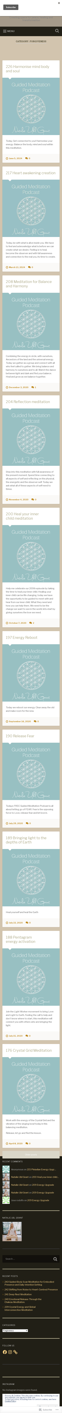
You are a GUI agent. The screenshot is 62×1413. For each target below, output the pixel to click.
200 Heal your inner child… (45, 1177)
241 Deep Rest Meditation (18, 1294)
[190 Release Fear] (30, 771)
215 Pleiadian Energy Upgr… (41, 1169)
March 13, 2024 (17, 267)
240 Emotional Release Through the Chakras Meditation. (23, 1301)
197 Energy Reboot (21, 637)
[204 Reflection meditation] (30, 437)
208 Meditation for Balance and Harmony (29, 283)
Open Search (56, 31)
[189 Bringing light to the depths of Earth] (30, 877)
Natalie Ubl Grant (20, 1177)
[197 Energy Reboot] (30, 673)
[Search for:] (30, 1259)
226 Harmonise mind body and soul (27, 68)
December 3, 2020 (18, 387)
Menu (10, 31)
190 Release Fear (20, 736)
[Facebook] (4, 1352)
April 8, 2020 (16, 1143)
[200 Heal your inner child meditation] (30, 553)
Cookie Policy (10, 1401)
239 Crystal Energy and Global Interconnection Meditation (20, 1308)
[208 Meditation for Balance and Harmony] (30, 321)
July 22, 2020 (16, 923)
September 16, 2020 (20, 721)
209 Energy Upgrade (43, 1184)
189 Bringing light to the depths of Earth (26, 840)
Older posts (31, 1154)
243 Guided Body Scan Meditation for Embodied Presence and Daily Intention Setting (29, 1283)
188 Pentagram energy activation (20, 939)
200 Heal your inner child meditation (22, 516)
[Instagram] (10, 1352)
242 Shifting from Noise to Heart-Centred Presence (31, 1289)
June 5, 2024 (15, 158)
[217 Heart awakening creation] (30, 208)
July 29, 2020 (16, 823)
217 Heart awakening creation (31, 173)
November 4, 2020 (18, 499)
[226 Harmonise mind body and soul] (30, 106)
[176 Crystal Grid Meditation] (30, 1085)
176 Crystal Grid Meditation (29, 1050)
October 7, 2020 (17, 623)
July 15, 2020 (16, 1036)
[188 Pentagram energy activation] (30, 977)
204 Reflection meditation (28, 402)
